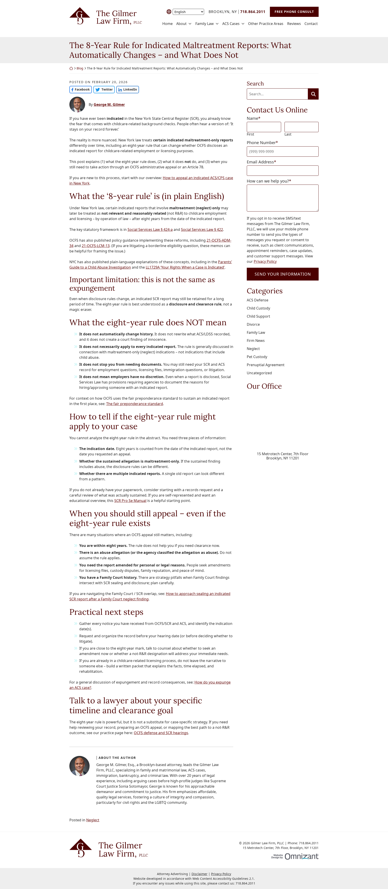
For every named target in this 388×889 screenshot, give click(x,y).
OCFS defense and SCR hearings (161, 732)
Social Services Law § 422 (202, 229)
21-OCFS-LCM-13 (96, 245)
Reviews (294, 24)
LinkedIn (126, 89)
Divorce (253, 324)
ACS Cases (231, 24)
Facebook (79, 89)
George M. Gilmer (109, 104)
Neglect (92, 820)
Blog (80, 68)
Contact (311, 24)
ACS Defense (257, 300)
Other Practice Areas (265, 24)
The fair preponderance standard (134, 403)
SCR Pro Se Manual (130, 500)
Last (287, 134)
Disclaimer (199, 874)
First (250, 134)
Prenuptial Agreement (265, 364)
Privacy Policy (265, 261)
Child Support (258, 316)
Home (167, 24)
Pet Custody (257, 356)
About (181, 24)
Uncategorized (259, 372)
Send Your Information (283, 274)
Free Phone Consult (294, 11)
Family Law (204, 24)
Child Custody (258, 308)
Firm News (256, 340)
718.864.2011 (245, 883)
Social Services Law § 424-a (150, 229)
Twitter (102, 89)
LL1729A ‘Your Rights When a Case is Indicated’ (185, 267)
